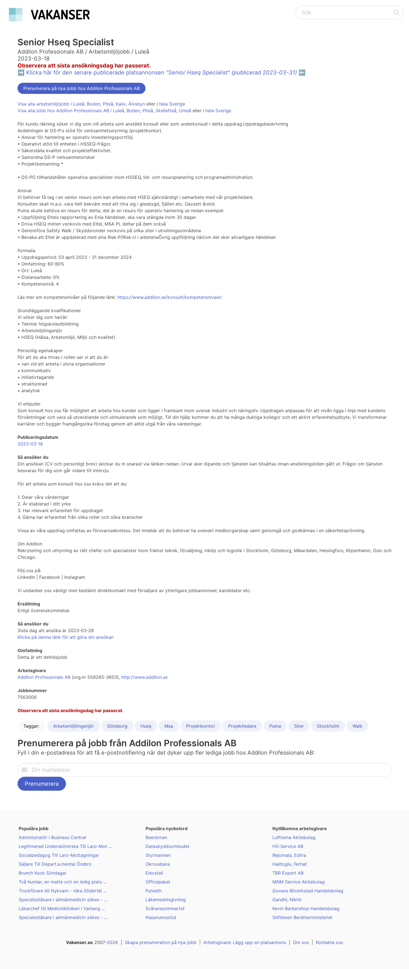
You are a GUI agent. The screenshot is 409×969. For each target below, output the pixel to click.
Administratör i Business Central (52, 837)
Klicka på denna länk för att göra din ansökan (66, 637)
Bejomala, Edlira (289, 855)
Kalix (121, 104)
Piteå (108, 104)
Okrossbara (158, 864)
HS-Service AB (287, 846)
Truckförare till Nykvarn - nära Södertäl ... (63, 890)
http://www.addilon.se (144, 677)
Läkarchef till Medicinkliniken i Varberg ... (62, 908)
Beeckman (156, 837)
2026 (112, 942)
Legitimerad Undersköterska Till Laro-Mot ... (65, 846)
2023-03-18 (30, 444)
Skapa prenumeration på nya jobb (160, 942)
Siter (299, 726)
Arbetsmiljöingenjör (73, 726)
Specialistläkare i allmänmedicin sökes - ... (63, 899)
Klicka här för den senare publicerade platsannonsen (161, 72)
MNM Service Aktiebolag (298, 882)
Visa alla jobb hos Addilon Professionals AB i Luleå (71, 110)
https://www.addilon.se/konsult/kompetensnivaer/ (169, 297)
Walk (358, 726)
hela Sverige (172, 104)
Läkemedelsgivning (166, 899)
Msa (168, 726)
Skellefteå (166, 110)
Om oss (301, 942)
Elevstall (154, 873)
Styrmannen (158, 855)
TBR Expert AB (288, 873)
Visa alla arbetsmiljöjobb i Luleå (51, 104)
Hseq (146, 726)
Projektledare (242, 726)
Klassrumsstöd (161, 917)
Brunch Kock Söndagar (42, 873)
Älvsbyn (136, 104)
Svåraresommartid (165, 908)
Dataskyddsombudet (167, 846)
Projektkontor (200, 726)
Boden (93, 104)
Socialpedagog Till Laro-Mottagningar (59, 855)
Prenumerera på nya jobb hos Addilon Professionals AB (81, 88)
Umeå (185, 110)
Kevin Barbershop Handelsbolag (305, 908)
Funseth (154, 890)
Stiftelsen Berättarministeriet (302, 917)
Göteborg (117, 726)
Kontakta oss (329, 942)
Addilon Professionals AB (44, 677)
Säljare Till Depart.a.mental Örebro (55, 864)
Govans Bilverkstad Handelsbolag (307, 890)
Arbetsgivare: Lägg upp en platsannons (244, 942)
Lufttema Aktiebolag (294, 837)
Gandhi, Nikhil (286, 899)
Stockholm (328, 726)
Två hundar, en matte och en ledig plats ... (63, 882)
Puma (275, 726)
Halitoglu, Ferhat (289, 864)
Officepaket (158, 882)
